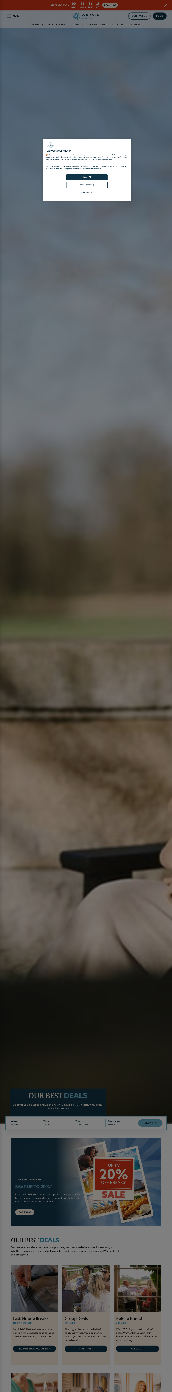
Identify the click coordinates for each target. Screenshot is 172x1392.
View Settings (86, 192)
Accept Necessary (87, 185)
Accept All (87, 177)
